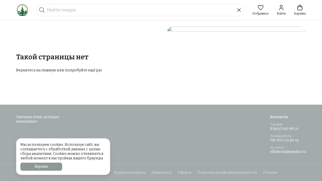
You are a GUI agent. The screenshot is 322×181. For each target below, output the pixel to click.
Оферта (184, 172)
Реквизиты (161, 172)
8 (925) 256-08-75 (284, 128)
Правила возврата (129, 172)
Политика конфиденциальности (227, 172)
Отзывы (270, 172)
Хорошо (41, 166)
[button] (260, 10)
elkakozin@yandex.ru (288, 152)
